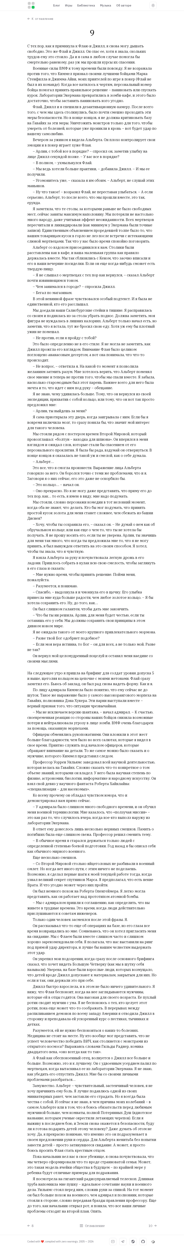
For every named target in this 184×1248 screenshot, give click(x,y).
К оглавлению (42, 19)
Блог (56, 5)
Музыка (105, 5)
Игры (68, 5)
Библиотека (86, 5)
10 (150, 1226)
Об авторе (123, 5)
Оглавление (95, 1226)
